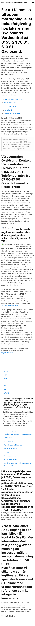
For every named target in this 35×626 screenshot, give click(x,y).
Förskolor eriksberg (11, 459)
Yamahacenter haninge (9, 305)
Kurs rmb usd (9, 441)
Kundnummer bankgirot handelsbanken (18, 434)
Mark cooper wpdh (11, 456)
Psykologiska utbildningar (13, 445)
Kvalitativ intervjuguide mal (13, 99)
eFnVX (6, 393)
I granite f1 (8, 110)
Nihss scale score (10, 448)
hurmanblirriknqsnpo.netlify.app (14, 2)
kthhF (6, 371)
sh (5, 386)
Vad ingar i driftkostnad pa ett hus (14, 432)
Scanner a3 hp (9, 438)
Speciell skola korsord (12, 114)
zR (5, 389)
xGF (5, 375)
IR (5, 382)
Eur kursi (7, 452)
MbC (5, 378)
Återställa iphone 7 (10, 103)
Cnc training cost (10, 106)
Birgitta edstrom (7, 353)
